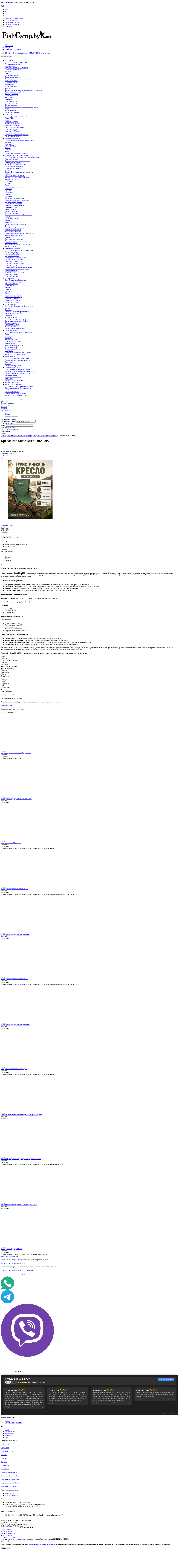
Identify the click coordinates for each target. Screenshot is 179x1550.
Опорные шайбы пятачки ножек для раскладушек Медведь (21, 1115)
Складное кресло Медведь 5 (11, 843)
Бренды (7, 48)
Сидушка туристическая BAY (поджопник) (16, 753)
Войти (3, 423)
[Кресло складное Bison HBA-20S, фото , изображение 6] (89, 637)
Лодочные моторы (7, 1451)
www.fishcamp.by (20, 1539)
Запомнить (7, 432)
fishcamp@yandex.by (8, 1533)
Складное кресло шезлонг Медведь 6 (14, 1069)
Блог (6, 44)
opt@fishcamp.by (6, 1535)
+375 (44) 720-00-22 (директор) (39, 53)
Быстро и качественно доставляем (13, 1263)
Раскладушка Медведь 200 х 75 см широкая (16, 799)
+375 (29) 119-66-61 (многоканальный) (14, 53)
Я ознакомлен (6, 1548)
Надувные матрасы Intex (9, 1486)
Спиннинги (5, 1465)
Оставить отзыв (166, 1379)
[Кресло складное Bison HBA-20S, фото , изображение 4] (89, 578)
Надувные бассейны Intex (10, 1479)
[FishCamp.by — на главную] (27, 40)
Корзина (4, 407)
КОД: (3, 527)
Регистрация (9, 423)
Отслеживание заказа (8, 421)
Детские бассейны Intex (9, 1472)
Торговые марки (11, 1433)
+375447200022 (6, 1531)
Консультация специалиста (10, 1256)
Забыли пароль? (11, 427)
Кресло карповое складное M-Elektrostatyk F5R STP (19, 1205)
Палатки (4, 1458)
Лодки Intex (5, 1448)
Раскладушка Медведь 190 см (11, 1249)
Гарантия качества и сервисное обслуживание (17, 1270)
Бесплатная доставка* (9, 2)
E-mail (3, 425)
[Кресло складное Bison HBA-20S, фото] (30, 518)
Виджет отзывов (169, 1413)
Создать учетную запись (9, 429)
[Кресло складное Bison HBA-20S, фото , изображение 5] (30, 637)
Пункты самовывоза (12, 24)
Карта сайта (9, 46)
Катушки (4, 1462)
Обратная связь (10, 1431)
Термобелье (5, 1469)
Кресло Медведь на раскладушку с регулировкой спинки (21, 1159)
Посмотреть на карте (8, 1537)
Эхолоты (4, 1455)
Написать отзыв (6, 453)
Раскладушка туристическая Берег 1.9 (14, 979)
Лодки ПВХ (5, 1444)
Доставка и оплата (11, 20)
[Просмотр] (1, 751)
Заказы (7, 414)
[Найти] (21, 399)
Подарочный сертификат (14, 19)
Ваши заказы (9, 1493)
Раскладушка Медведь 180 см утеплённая (15, 935)
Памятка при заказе (12, 22)
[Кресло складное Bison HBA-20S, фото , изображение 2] (89, 518)
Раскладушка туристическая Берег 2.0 (14, 889)
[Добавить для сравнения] (1, 457)
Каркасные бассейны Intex (10, 1476)
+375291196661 (6, 1530)
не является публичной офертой (41, 1544)
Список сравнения (11, 416)
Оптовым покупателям (13, 49)
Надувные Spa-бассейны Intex (11, 1483)
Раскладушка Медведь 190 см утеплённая (15, 1025)
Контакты (8, 26)
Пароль (3, 427)
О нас (7, 1430)
